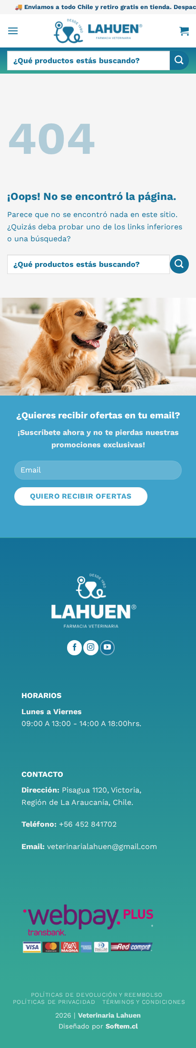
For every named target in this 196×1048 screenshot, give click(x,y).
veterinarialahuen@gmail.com (102, 846)
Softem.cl (122, 1026)
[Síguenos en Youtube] (107, 647)
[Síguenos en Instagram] (90, 647)
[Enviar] (179, 60)
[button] (13, 30)
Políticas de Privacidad (54, 1002)
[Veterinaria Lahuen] (98, 31)
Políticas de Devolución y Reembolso (96, 994)
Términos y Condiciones (143, 1002)
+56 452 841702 (88, 824)
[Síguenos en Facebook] (74, 647)
